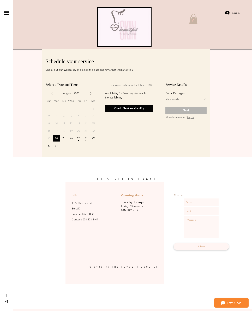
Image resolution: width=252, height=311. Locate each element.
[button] (6, 13)
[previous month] (52, 93)
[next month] (90, 93)
